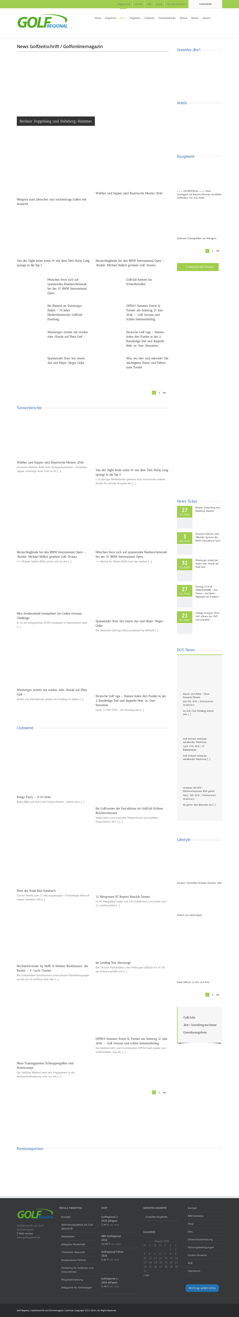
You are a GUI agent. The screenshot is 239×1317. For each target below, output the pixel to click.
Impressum (194, 1271)
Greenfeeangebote (195, 1032)
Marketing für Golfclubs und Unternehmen (77, 1269)
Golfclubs (189, 1017)
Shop (191, 1223)
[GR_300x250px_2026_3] (199, 55)
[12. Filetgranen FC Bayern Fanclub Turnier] (132, 864)
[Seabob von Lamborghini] (199, 898)
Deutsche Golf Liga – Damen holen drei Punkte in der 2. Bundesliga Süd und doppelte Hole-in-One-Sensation (131, 700)
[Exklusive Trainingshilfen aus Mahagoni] (199, 217)
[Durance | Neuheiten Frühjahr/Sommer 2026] (199, 863)
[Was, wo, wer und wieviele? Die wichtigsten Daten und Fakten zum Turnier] (109, 367)
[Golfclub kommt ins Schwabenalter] (109, 288)
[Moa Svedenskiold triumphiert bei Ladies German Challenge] (53, 587)
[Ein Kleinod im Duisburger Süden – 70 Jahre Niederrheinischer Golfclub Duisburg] (30, 314)
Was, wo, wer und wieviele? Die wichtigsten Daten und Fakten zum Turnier (147, 362)
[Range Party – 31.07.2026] (53, 764)
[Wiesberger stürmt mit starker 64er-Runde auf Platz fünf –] (30, 341)
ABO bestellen (196, 1216)
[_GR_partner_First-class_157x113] (173, 1162)
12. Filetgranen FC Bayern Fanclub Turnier (123, 896)
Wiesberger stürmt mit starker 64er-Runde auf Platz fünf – (206, 563)
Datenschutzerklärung (200, 1239)
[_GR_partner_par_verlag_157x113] (208, 1162)
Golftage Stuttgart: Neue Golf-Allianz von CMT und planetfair (207, 616)
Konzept (66, 1216)
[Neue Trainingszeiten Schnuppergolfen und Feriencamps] (53, 1021)
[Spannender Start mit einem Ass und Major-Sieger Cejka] (30, 367)
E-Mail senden (25, 1233)
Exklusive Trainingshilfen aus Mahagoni (197, 238)
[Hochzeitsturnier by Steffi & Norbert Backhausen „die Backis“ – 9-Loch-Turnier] (53, 936)
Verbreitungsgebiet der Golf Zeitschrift (77, 1226)
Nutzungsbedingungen (201, 1247)
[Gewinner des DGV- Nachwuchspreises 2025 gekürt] (200, 772)
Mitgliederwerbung (72, 1279)
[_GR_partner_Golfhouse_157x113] (30, 1162)
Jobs (190, 1231)
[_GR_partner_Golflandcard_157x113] (101, 1162)
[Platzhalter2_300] (199, 431)
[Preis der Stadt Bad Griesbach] (53, 861)
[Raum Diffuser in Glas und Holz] (199, 947)
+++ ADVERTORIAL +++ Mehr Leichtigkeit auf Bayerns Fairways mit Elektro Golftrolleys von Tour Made (199, 194)
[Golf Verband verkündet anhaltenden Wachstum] (200, 725)
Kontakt (192, 1208)
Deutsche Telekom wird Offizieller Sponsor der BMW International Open (208, 537)
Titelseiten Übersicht (73, 1252)
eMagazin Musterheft (73, 1244)
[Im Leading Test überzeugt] (132, 934)
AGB (190, 1263)
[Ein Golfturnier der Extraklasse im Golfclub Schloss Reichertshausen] (132, 770)
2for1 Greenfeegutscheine (200, 1025)
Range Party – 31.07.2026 (34, 797)
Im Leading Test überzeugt (113, 962)
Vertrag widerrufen (202, 1288)
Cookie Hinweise (197, 1255)
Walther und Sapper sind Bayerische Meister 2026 (129, 193)
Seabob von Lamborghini (189, 915)
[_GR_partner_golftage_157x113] (137, 1162)
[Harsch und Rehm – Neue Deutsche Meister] (200, 676)
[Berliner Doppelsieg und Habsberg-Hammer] (93, 100)
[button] (221, 17)
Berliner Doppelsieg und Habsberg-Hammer (56, 121)
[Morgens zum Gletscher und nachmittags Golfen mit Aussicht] (53, 170)
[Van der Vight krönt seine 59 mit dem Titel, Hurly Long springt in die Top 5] (53, 231)
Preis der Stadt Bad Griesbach (36, 890)
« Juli (146, 1275)
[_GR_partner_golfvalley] (66, 1162)
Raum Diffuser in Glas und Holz (193, 982)
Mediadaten (68, 1236)
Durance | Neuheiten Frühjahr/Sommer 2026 (199, 883)
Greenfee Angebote (156, 1216)
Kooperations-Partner (73, 1260)
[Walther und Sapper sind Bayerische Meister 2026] (132, 167)
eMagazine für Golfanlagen (76, 1287)
